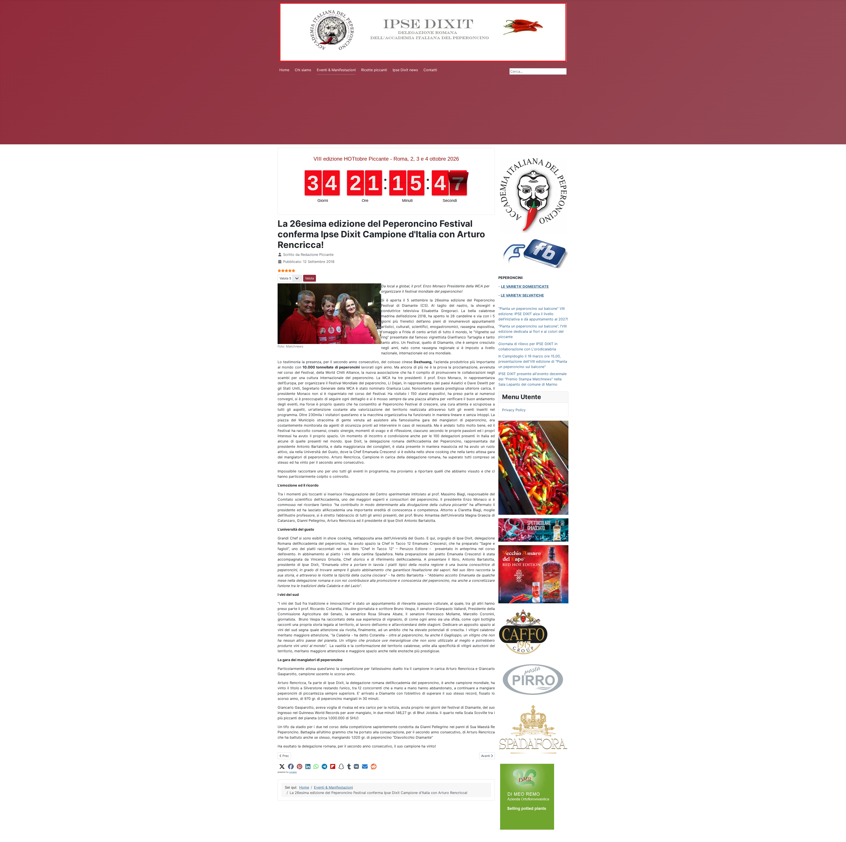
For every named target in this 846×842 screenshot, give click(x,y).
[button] (282, 767)
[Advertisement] (423, 111)
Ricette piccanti (374, 70)
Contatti (430, 70)
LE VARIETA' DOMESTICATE (525, 286)
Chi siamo (303, 70)
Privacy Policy (514, 410)
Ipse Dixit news (405, 70)
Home (284, 70)
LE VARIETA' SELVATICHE (522, 295)
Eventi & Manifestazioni (336, 70)
